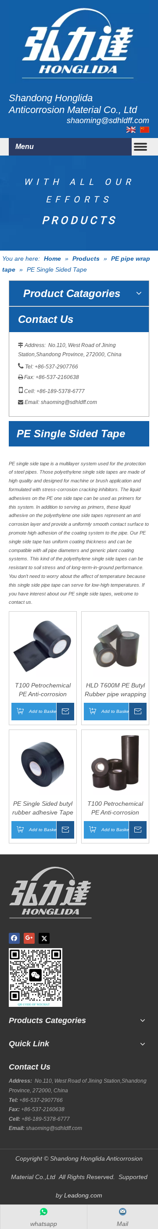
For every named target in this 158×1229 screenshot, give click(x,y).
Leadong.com (83, 1195)
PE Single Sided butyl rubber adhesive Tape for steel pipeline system (42, 808)
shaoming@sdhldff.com (69, 402)
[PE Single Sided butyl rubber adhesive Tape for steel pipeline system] (42, 762)
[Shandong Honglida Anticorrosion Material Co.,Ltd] (79, 41)
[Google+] (29, 938)
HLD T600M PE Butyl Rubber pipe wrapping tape (115, 690)
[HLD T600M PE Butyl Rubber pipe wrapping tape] (115, 644)
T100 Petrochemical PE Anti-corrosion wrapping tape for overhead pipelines (43, 690)
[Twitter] (44, 938)
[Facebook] (14, 938)
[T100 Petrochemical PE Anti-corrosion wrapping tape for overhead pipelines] (42, 644)
